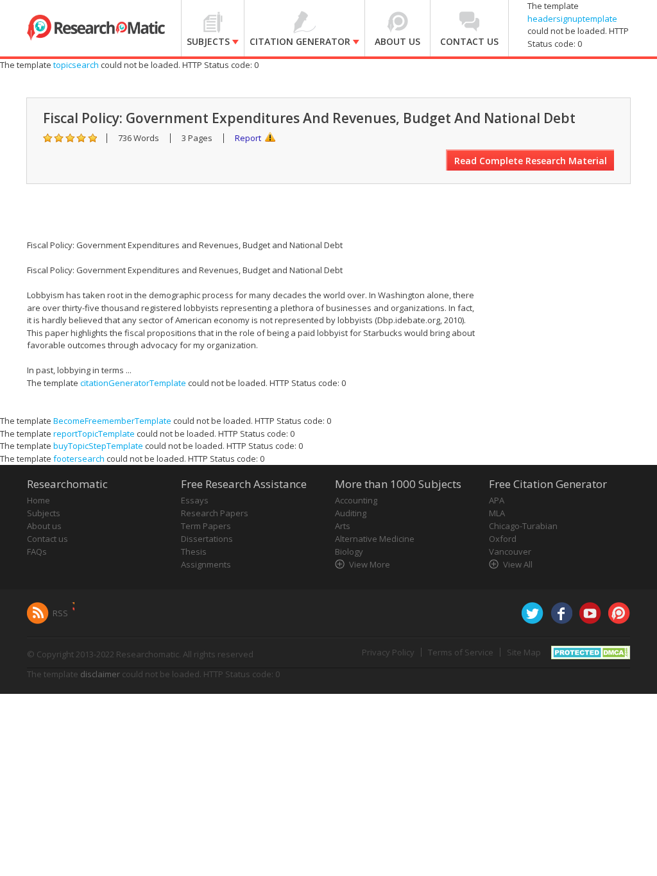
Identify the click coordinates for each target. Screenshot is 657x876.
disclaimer (100, 674)
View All (518, 564)
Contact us (47, 538)
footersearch (79, 458)
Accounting (356, 500)
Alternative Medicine (374, 538)
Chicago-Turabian (523, 526)
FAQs (37, 551)
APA (496, 500)
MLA (497, 513)
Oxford (502, 538)
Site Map (524, 652)
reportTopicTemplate (94, 433)
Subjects (43, 513)
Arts (342, 526)
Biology (349, 551)
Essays (195, 500)
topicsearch (76, 65)
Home (38, 500)
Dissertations (207, 538)
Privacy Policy (388, 652)
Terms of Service (460, 652)
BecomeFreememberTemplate (112, 420)
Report (248, 138)
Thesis (194, 551)
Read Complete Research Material (530, 161)
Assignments (206, 564)
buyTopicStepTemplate (98, 445)
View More (369, 564)
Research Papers (214, 513)
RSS (60, 613)
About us (44, 526)
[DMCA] (590, 651)
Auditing (350, 513)
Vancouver (510, 551)
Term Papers (206, 526)
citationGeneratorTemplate (133, 383)
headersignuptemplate (572, 18)
